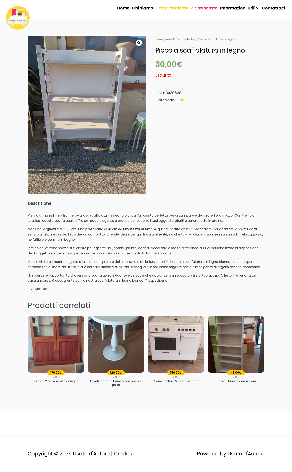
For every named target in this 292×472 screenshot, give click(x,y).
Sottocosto (206, 8)
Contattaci (273, 8)
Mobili (191, 39)
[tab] (39, 203)
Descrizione (39, 203)
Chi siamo (142, 8)
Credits (123, 453)
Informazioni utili (237, 8)
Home (123, 8)
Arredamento (175, 39)
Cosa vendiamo (172, 8)
